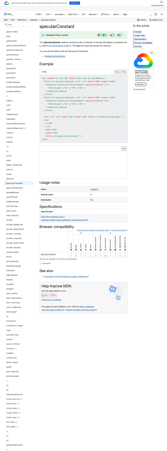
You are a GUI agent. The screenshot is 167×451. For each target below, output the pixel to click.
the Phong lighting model (59, 46)
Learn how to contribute (51, 300)
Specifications (140, 39)
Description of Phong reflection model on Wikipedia (65, 276)
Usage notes (139, 35)
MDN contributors (86, 306)
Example (138, 32)
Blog (125, 14)
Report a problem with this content (80, 310)
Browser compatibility (143, 43)
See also (138, 46)
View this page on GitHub (51, 310)
